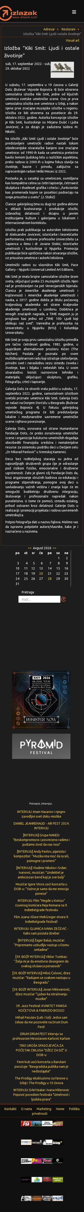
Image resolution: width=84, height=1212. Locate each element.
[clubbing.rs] (57, 1123)
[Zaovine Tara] (37, 1123)
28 (50, 579)
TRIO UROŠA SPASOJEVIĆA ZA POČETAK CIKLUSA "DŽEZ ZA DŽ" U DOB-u (41, 1050)
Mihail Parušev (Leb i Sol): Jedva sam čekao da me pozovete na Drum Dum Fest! (41, 1022)
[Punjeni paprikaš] (37, 1198)
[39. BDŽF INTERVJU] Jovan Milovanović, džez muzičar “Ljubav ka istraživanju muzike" (41, 994)
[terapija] (26, 1142)
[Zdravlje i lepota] (57, 1179)
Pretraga (28, 592)
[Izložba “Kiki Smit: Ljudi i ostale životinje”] (65, 71)
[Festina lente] (26, 1198)
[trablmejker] (47, 1142)
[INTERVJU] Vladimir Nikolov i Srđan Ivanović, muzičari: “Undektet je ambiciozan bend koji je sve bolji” (41, 872)
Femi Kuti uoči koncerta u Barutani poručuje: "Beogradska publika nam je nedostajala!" (41, 1066)
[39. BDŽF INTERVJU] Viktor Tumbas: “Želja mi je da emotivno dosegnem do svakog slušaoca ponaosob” (41, 961)
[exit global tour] (41, 701)
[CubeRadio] (57, 1160)
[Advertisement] (42, 634)
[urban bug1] (57, 1142)
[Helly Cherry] (47, 1198)
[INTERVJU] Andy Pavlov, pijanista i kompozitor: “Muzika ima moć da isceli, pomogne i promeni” (41, 856)
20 (41, 573)
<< (30, 548)
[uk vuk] (37, 1160)
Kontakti (10, 1109)
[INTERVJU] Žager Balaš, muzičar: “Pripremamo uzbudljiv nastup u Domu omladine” (41, 945)
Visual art (72, 40)
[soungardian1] (26, 1161)
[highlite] (26, 1179)
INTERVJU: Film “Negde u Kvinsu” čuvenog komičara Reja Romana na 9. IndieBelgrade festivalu (41, 905)
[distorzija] (47, 1123)
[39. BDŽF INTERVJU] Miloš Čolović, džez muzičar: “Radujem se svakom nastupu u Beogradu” (41, 977)
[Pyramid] (41, 746)
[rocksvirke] (47, 1179)
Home (60, 1109)
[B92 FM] (26, 1123)
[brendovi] (37, 1142)
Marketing (44, 1109)
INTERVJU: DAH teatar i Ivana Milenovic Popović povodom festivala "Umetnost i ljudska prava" (41, 1094)
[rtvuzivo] (57, 1198)
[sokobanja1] (37, 1179)
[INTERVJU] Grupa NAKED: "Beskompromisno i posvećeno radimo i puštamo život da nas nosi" (41, 839)
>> (54, 548)
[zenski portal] (47, 1160)
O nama (26, 1109)
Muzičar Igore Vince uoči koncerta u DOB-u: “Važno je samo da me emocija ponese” (41, 888)
